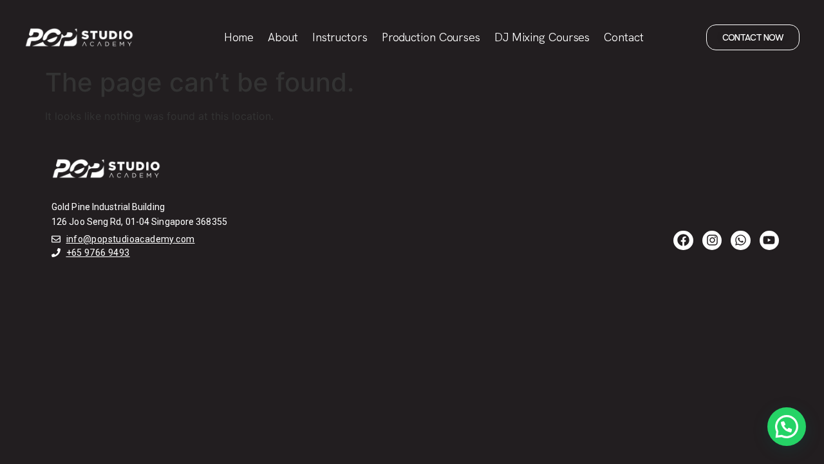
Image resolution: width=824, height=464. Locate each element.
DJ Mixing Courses (542, 37)
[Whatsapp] (740, 240)
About (283, 37)
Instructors (340, 37)
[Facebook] (683, 240)
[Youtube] (769, 240)
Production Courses (431, 37)
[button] (786, 426)
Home (239, 37)
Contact (623, 37)
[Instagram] (712, 240)
